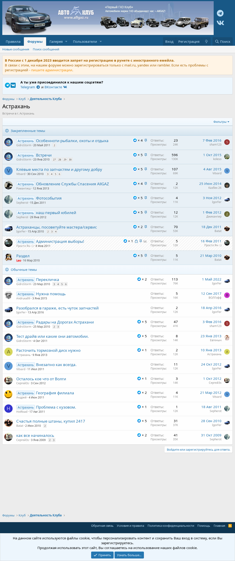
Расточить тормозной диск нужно (48, 350)
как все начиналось (35, 435)
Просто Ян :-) (25, 246)
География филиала (55, 392)
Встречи (44, 155)
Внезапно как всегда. (56, 364)
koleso (217, 159)
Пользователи (85, 41)
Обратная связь (102, 526)
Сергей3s (22, 383)
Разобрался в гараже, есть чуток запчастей (57, 308)
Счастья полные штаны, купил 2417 (50, 421)
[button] (66, 41)
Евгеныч (215, 340)
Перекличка (47, 279)
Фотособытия (49, 198)
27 (54, 159)
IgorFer (216, 202)
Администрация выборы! (60, 241)
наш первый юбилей (56, 212)
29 (65, 159)
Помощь (203, 526)
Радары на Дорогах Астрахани (65, 322)
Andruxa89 (23, 298)
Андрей (21, 397)
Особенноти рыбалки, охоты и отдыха (72, 140)
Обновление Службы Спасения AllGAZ (72, 183)
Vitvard (20, 174)
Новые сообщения (15, 49)
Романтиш (23, 188)
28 (59, 159)
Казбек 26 (214, 188)
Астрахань (23, 355)
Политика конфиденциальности (171, 526)
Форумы (35, 41)
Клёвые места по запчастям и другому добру (59, 169)
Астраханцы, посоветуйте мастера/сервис (56, 227)
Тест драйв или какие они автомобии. (52, 336)
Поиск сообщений (46, 49)
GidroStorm (23, 145)
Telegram (28, 87)
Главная (219, 526)
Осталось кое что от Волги (41, 378)
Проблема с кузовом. (56, 407)
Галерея (56, 41)
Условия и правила (130, 526)
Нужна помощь (51, 293)
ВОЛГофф (215, 298)
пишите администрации (51, 70)
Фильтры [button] (220, 122)
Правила (13, 41)
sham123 (215, 144)
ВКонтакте (54, 87)
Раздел (23, 255)
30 (70, 159)
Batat (218, 231)
